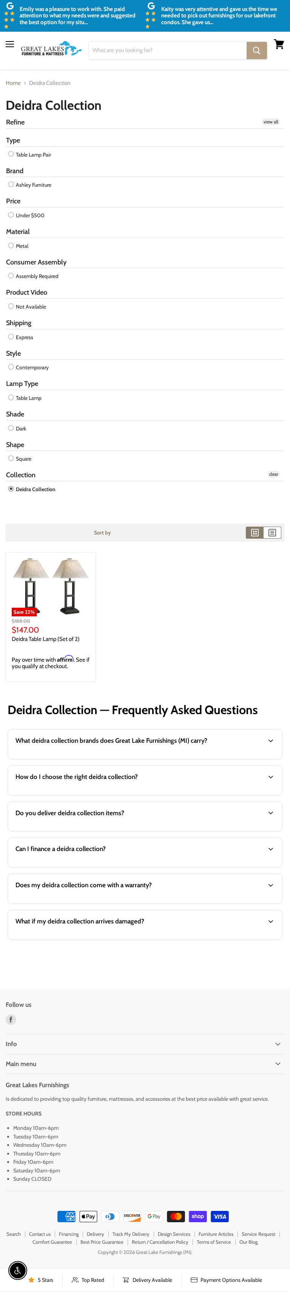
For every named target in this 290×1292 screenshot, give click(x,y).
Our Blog (248, 1242)
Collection (20, 475)
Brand (14, 171)
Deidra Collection (35, 489)
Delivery (95, 1234)
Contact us (40, 1234)
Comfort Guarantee (52, 1242)
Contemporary (32, 367)
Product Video (26, 292)
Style (13, 353)
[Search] (257, 50)
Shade (15, 414)
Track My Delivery (131, 1234)
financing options (68, 866)
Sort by (102, 533)
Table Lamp (28, 398)
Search (13, 1234)
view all (271, 121)
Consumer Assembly (36, 262)
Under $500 (30, 215)
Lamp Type (22, 383)
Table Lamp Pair (33, 154)
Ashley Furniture (33, 184)
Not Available (30, 306)
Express (24, 337)
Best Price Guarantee (101, 1242)
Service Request (258, 1234)
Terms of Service (214, 1242)
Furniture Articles (216, 1234)
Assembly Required (37, 276)
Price (13, 201)
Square (23, 458)
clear (273, 474)
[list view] (272, 533)
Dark (20, 428)
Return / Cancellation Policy (160, 1242)
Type (13, 140)
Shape (15, 445)
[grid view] (255, 533)
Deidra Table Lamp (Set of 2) (46, 639)
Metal (21, 246)
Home (13, 83)
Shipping (18, 323)
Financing (69, 1234)
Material (18, 231)
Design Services (174, 1234)
